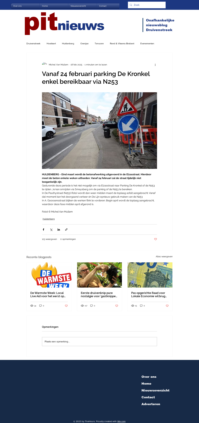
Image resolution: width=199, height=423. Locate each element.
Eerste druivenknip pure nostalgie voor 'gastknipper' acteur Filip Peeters (99, 294)
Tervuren (99, 43)
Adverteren (150, 404)
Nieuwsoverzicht (155, 390)
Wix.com (121, 421)
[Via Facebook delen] (43, 229)
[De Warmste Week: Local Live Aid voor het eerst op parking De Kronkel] (49, 275)
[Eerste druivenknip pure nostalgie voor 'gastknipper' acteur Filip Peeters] (99, 275)
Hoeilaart (51, 43)
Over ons (148, 376)
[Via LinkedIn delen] (58, 229)
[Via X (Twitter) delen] (51, 229)
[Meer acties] (155, 64)
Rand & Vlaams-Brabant (122, 43)
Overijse (84, 43)
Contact (148, 397)
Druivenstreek (33, 43)
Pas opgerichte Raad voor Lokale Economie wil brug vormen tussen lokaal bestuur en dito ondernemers (148, 294)
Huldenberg (68, 43)
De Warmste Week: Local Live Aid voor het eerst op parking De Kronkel (47, 294)
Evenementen (147, 43)
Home (146, 383)
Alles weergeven (164, 256)
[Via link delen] (66, 229)
